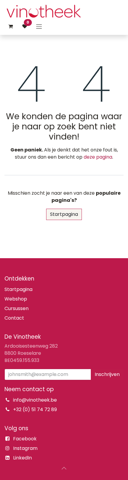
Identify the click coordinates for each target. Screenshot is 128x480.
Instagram (25, 448)
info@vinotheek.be (35, 400)
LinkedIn (22, 457)
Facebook (25, 438)
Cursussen (16, 308)
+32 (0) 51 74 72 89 (35, 409)
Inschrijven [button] (107, 374)
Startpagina (64, 214)
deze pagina (98, 157)
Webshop (15, 298)
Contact (14, 318)
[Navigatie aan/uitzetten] (39, 26)
